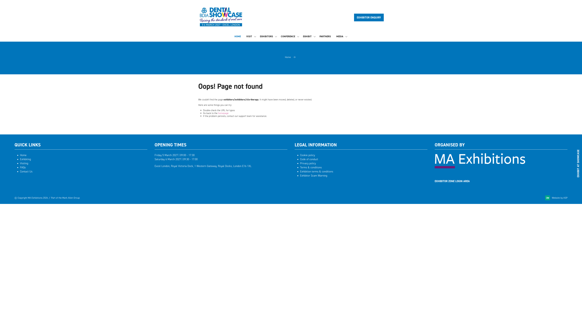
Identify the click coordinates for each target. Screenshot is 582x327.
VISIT (249, 36)
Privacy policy (308, 163)
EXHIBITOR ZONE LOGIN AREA (452, 181)
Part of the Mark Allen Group (65, 197)
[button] (369, 17)
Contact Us (26, 171)
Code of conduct (309, 159)
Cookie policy (307, 155)
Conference (288, 36)
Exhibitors (266, 36)
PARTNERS (325, 36)
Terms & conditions (311, 167)
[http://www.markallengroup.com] (480, 167)
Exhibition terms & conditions (316, 171)
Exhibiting (25, 159)
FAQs (23, 167)
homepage (223, 113)
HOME (237, 36)
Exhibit (307, 36)
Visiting (24, 163)
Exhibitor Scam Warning (313, 175)
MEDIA (339, 36)
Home (288, 57)
